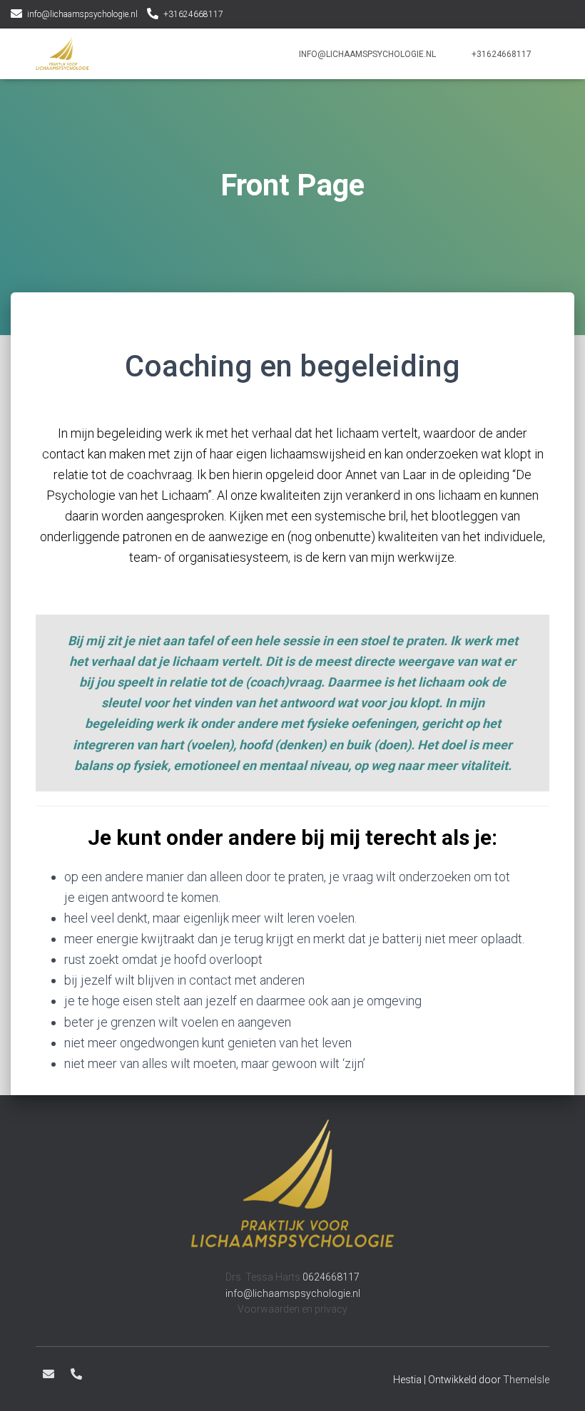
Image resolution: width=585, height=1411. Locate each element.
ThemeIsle (526, 1379)
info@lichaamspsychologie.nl (82, 14)
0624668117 (331, 1277)
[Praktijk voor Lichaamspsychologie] (62, 54)
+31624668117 (193, 14)
